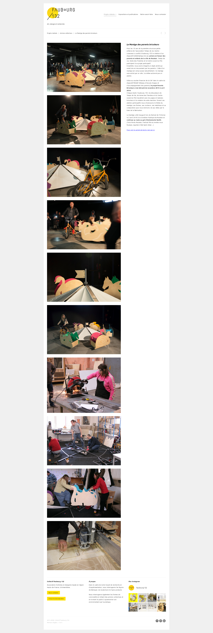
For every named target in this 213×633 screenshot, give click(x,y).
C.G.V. (60, 622)
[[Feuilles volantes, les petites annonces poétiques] (151, 597)
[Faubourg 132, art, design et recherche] (61, 13)
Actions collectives (66, 33)
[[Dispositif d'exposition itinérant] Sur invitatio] (161, 597)
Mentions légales (52, 622)
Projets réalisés (109, 14)
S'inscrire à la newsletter (56, 599)
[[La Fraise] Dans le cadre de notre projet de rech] (161, 607)
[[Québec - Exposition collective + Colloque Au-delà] (133, 597)
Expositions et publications (128, 14)
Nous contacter (160, 14)
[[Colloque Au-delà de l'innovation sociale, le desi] (142, 597)
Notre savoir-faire (146, 14)
